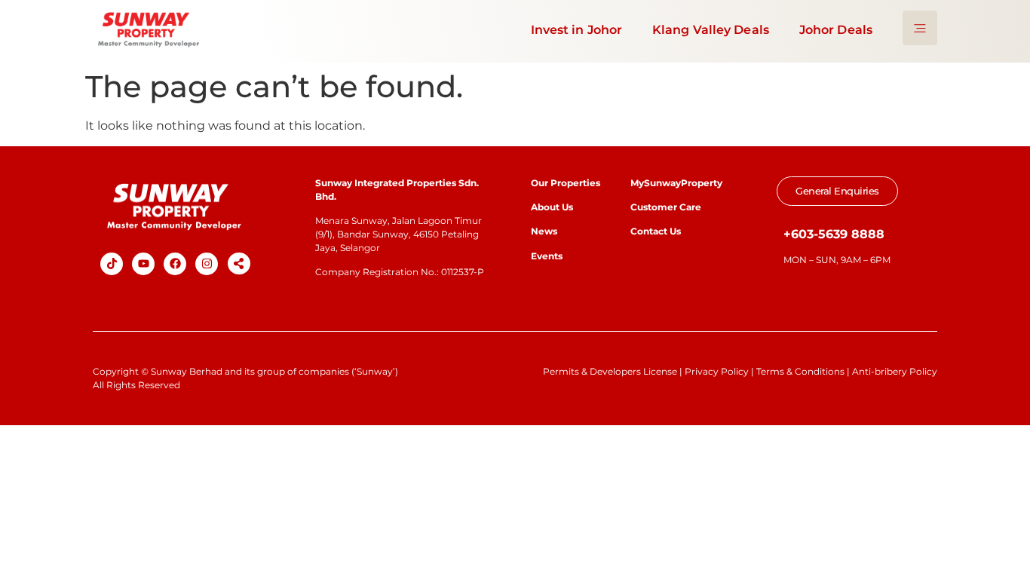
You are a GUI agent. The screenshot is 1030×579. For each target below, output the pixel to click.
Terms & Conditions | (804, 371)
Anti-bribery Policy (894, 371)
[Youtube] (143, 264)
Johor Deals (835, 30)
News (545, 231)
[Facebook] (175, 264)
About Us (552, 207)
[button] (239, 263)
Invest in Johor (577, 30)
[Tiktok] (111, 264)
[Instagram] (206, 264)
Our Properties (565, 182)
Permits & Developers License (610, 371)
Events (547, 256)
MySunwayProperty (676, 182)
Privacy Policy (717, 371)
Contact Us (655, 231)
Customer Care (665, 207)
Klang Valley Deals (710, 30)
